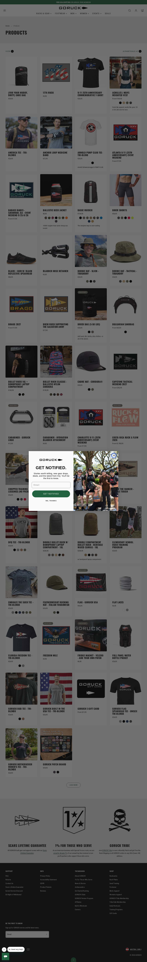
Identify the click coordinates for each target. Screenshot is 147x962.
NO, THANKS (51, 501)
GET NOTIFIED (51, 494)
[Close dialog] (114, 455)
